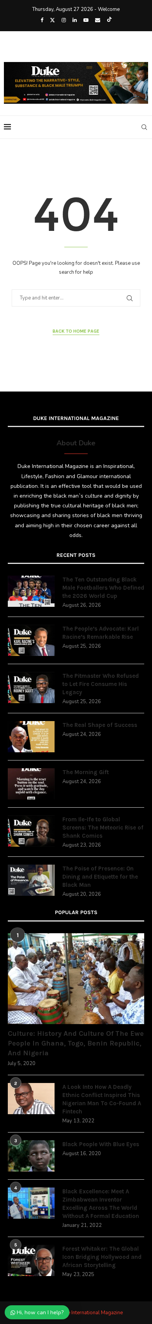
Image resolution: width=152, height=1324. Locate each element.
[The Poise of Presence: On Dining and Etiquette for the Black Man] (31, 880)
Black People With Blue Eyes (100, 1144)
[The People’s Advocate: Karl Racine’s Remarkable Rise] (31, 640)
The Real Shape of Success (99, 724)
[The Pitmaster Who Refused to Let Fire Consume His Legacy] (31, 687)
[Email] (97, 20)
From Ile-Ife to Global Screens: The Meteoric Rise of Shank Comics (102, 827)
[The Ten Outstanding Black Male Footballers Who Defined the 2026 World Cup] (31, 591)
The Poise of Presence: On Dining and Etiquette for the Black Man (100, 876)
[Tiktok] (109, 20)
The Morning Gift (85, 772)
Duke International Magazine (90, 1312)
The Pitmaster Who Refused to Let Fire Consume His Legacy (100, 684)
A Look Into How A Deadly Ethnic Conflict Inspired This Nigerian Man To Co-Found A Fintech (101, 1099)
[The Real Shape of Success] (31, 736)
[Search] (144, 127)
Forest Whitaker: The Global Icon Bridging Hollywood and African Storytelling (101, 1257)
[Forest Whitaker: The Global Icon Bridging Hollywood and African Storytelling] (31, 1260)
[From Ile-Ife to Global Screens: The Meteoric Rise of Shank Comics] (31, 831)
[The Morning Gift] (31, 783)
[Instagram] (64, 20)
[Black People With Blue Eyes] (31, 1156)
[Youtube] (85, 20)
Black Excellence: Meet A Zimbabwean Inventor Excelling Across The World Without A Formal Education (100, 1203)
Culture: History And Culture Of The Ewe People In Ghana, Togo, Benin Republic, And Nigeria (76, 1043)
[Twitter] (52, 20)
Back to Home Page (76, 331)
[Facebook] (42, 20)
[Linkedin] (74, 20)
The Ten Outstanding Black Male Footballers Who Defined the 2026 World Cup (103, 587)
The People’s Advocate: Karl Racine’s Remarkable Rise (100, 632)
